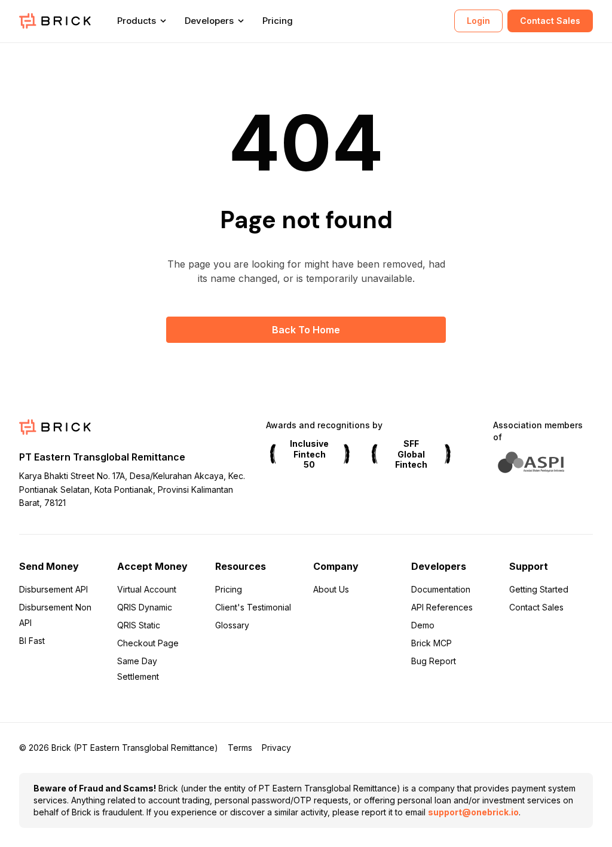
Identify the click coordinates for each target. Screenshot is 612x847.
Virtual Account (146, 589)
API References (442, 607)
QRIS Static (138, 625)
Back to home (306, 330)
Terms (240, 747)
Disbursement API (53, 589)
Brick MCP (431, 643)
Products (136, 20)
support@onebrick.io (473, 812)
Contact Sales (550, 21)
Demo (422, 625)
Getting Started (538, 589)
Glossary (232, 625)
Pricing (277, 20)
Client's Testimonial (253, 607)
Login (478, 21)
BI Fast (32, 641)
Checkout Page (148, 643)
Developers (209, 20)
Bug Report (433, 661)
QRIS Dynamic (144, 607)
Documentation (440, 589)
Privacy (276, 747)
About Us (331, 589)
